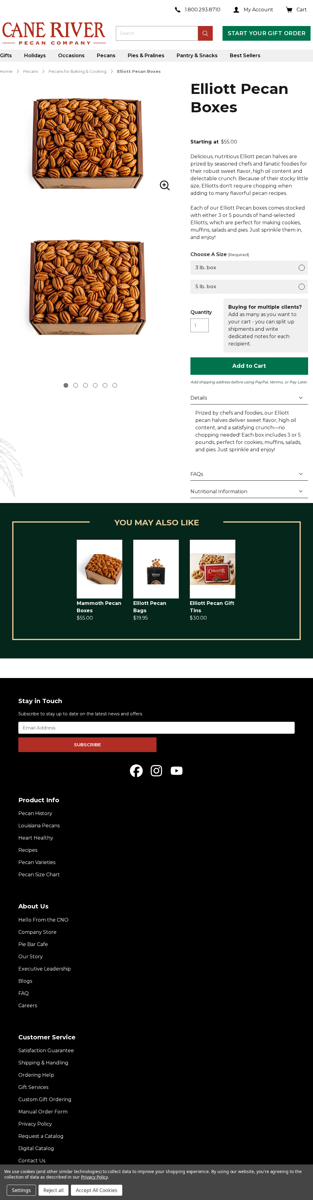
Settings (21, 1190)
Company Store (37, 932)
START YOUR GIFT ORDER (266, 33)
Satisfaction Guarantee (46, 1050)
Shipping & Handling (43, 1063)
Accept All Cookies (96, 1190)
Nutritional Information (218, 491)
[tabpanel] (90, 286)
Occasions (71, 55)
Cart (301, 10)
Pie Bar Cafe (33, 944)
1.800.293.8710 (202, 10)
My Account (258, 10)
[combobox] (157, 33)
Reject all (53, 1190)
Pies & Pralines (146, 55)
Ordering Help (36, 1075)
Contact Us (31, 1161)
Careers (27, 1005)
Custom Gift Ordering (45, 1099)
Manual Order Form (43, 1112)
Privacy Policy (35, 1124)
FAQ (23, 993)
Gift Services (33, 1087)
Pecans (106, 55)
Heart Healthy (35, 838)
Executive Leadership (44, 969)
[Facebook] (136, 770)
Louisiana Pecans (39, 826)
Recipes (27, 850)
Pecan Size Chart (39, 875)
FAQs (196, 474)
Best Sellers (245, 55)
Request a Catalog (41, 1136)
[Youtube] (176, 770)
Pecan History (35, 813)
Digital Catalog (36, 1148)
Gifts (6, 55)
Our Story (30, 957)
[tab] (66, 385)
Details (198, 398)
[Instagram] (156, 770)
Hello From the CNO (43, 920)
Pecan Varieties (36, 862)
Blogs (25, 981)
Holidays (35, 55)
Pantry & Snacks (197, 55)
